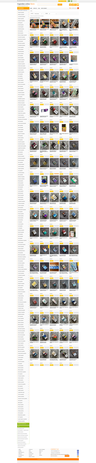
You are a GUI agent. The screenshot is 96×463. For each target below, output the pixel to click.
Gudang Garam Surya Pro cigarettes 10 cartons (33, 307)
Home (20, 449)
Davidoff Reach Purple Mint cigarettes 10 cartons (44, 116)
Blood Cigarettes (20, 197)
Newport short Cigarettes (21, 445)
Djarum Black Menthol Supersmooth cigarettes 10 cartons (44, 152)
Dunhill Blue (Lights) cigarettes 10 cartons (63, 203)
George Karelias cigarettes (22, 353)
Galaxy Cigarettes (21, 215)
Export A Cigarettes (21, 279)
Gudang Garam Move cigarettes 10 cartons (63, 290)
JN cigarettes (20, 363)
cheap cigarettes (20, 430)
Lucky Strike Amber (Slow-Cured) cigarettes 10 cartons (54, 359)
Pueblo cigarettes (20, 304)
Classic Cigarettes (21, 47)
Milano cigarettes (20, 369)
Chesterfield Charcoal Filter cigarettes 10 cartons (54, 81)
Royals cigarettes (20, 406)
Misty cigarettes (20, 154)
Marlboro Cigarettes (21, 14)
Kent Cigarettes (20, 74)
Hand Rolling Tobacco (21, 250)
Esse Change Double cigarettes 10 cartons (63, 255)
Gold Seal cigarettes (21, 361)
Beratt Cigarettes (20, 193)
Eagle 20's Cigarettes (21, 133)
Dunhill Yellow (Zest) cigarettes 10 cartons (33, 255)
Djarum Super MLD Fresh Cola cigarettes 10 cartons (44, 203)
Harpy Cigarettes (20, 217)
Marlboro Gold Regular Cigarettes (23, 435)
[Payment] (75, 4)
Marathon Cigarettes (21, 283)
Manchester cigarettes (21, 43)
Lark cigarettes (20, 281)
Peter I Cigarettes (20, 90)
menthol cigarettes (20, 440)
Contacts (30, 449)
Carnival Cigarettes (21, 273)
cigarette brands (26, 430)
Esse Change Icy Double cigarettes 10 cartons (53, 272)
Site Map (30, 455)
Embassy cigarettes (21, 396)
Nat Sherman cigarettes (21, 158)
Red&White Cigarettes (21, 98)
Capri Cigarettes (20, 127)
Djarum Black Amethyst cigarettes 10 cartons (33, 151)
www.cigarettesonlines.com (47, 459)
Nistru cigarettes (20, 236)
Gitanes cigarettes (21, 267)
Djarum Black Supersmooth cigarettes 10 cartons (64, 151)
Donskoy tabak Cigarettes (22, 209)
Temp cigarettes (20, 252)
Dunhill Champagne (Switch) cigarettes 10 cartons (34, 220)
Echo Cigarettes (20, 316)
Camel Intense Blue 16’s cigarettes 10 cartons (33, 64)
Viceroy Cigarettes (21, 115)
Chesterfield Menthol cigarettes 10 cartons (63, 81)
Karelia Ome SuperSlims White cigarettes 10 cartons (54, 307)
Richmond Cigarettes (21, 100)
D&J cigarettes (20, 359)
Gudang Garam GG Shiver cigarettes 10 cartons (53, 290)
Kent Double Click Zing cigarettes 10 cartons (33, 325)
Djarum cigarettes (20, 57)
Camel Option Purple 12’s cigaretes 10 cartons (43, 64)
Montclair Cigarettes (21, 156)
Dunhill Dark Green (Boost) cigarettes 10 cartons (54, 220)
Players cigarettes (21, 404)
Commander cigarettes (21, 275)
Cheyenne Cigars (20, 308)
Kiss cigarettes (20, 76)
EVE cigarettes (20, 277)
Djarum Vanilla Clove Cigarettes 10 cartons (53, 203)
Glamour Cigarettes (21, 61)
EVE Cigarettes (20, 135)
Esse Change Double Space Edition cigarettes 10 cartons (73, 255)
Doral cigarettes (20, 131)
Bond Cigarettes (20, 41)
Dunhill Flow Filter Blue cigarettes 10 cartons (72, 220)
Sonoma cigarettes (21, 166)
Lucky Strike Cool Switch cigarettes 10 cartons (73, 359)
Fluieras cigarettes (21, 213)
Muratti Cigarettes (20, 88)
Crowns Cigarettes (21, 318)
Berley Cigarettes (20, 324)
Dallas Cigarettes (20, 49)
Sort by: (32, 13)
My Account (31, 453)
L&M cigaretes (20, 22)
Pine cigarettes (20, 386)
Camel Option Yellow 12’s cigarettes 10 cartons (63, 64)
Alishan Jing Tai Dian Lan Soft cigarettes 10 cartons (44, 29)
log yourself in (33, 0)
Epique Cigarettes (21, 53)
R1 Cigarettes (20, 96)
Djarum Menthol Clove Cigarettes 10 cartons (72, 186)
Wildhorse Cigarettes (21, 176)
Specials (20, 453)
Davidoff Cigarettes (21, 51)
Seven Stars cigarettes (21, 330)
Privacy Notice (31, 456)
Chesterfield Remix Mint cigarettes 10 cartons (72, 81)
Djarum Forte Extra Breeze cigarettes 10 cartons (44, 168)
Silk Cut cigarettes (21, 408)
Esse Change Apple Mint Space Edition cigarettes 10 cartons (54, 256)
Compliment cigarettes (21, 201)
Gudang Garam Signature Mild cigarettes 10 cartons (73, 290)
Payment (30, 452)
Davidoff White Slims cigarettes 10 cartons (72, 116)
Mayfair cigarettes (20, 285)
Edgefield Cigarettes (21, 314)
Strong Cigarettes (20, 248)
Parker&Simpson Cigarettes (22, 240)
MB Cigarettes (20, 402)
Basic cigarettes (20, 125)
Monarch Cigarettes (21, 332)
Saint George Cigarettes (21, 244)
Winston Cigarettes (21, 18)
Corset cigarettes (20, 365)
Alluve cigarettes (20, 388)
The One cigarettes (21, 394)
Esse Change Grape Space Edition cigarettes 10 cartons (34, 272)
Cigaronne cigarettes (21, 178)
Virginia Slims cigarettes (21, 113)
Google (40, 455)
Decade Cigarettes (21, 326)
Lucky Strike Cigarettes (21, 16)
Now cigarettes (20, 287)
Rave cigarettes (20, 162)
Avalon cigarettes (20, 191)
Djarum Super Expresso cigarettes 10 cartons (33, 203)
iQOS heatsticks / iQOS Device (22, 10)
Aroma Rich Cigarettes (21, 37)
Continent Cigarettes (21, 203)
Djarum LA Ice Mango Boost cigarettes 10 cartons (44, 186)
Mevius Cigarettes (21, 82)
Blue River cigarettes (21, 347)
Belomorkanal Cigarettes (22, 39)
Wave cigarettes (20, 174)
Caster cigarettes (20, 357)
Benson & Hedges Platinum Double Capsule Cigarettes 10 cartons (73, 30)
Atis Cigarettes (20, 189)
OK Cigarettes (20, 238)
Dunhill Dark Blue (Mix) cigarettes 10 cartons (43, 220)
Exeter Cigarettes (20, 320)
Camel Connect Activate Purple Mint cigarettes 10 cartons (73, 47)
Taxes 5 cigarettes (21, 343)
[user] (70, 4)
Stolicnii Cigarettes (21, 246)
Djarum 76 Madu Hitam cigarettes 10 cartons (43, 134)
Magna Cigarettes (21, 80)
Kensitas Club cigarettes (21, 384)
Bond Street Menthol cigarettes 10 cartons (43, 47)
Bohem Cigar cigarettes (21, 254)
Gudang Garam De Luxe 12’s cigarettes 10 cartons (44, 290)
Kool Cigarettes (20, 78)
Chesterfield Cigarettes (21, 45)
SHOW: (46, 13)
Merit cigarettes (20, 152)
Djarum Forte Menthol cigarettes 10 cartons (53, 168)
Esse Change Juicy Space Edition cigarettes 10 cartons (64, 272)
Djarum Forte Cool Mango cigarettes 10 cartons (34, 168)
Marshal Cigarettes (21, 232)
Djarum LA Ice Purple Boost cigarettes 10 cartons (54, 186)
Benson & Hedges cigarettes (22, 35)
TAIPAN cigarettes (21, 390)
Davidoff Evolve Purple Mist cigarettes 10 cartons (64, 99)
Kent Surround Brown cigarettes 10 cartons (53, 325)
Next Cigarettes (20, 234)
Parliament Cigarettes (21, 20)
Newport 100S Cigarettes (21, 442)
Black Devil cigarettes (21, 351)
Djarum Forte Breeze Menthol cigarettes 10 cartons (73, 151)
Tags (40, 453)
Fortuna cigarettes (21, 137)
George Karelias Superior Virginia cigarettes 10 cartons (34, 290)
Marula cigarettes (20, 367)
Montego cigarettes (21, 306)
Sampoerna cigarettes (21, 63)
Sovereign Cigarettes (21, 117)
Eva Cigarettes (20, 211)
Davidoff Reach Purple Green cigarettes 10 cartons (34, 116)
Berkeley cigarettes (21, 382)
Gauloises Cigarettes (21, 59)
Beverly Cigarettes (21, 195)
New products (21, 452)
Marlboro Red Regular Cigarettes (23, 438)
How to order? (42, 449)
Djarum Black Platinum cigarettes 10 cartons (53, 151)
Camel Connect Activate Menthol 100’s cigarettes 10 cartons (64, 47)
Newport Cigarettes (21, 12)
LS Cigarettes (20, 228)
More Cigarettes (20, 86)
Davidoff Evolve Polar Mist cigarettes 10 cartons (53, 99)
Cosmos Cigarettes (21, 205)
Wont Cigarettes (20, 121)
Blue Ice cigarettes (21, 349)
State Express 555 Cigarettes (22, 119)
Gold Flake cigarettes (21, 271)
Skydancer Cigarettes (21, 312)
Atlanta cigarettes (20, 345)
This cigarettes (20, 293)
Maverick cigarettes (21, 150)
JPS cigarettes (20, 400)
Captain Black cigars (21, 392)
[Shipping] (78, 4)
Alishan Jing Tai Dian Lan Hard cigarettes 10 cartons (34, 29)
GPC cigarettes (20, 139)
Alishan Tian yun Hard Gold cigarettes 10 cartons (54, 29)
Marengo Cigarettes (21, 230)
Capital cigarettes (20, 199)
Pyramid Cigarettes (21, 160)
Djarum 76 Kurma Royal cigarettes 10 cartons (33, 134)
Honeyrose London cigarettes (22, 398)
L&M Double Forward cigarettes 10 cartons (43, 342)
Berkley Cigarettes (21, 322)
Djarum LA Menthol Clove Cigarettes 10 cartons (63, 186)
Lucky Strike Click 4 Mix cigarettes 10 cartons (63, 359)
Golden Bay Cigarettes (21, 310)
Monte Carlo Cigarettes (21, 84)
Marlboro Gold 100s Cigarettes (22, 433)
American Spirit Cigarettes (22, 123)
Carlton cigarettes (20, 129)
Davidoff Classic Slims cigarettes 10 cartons (43, 99)
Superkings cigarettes (21, 421)
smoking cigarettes (20, 447)
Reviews (20, 456)
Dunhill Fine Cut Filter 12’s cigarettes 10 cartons (63, 220)
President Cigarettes (21, 92)
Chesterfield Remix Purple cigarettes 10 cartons (34, 99)
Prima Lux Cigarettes (21, 94)
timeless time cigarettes (21, 291)
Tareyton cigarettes (21, 168)
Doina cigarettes (20, 207)
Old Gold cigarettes (21, 289)
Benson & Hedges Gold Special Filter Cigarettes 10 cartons (63, 30)
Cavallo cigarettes (21, 355)
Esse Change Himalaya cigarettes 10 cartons (43, 272)
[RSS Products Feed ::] (78, 456)
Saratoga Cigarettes (21, 164)
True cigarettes (20, 170)
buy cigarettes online (21, 428)
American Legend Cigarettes (22, 269)
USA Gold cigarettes (21, 172)
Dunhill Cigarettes (21, 24)
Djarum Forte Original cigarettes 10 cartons (63, 168)
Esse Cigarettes (20, 55)
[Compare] (73, 4)
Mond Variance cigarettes (22, 371)
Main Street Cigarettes (21, 328)
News (40, 452)
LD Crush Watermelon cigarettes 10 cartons (43, 359)
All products (21, 455)
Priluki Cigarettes (20, 242)
